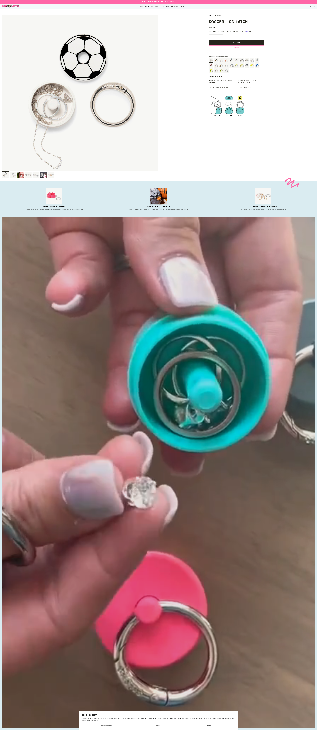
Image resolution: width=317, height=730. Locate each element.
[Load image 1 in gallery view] (5, 175)
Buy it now (236, 47)
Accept (157, 725)
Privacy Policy (93, 720)
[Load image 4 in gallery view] (28, 175)
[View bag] (314, 6)
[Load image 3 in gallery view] (20, 175)
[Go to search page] (306, 6)
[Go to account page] (310, 6)
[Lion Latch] (10, 6)
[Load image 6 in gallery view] (51, 175)
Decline (209, 725)
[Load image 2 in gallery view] (13, 175)
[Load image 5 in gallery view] (36, 175)
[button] (306, 6)
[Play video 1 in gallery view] (43, 175)
